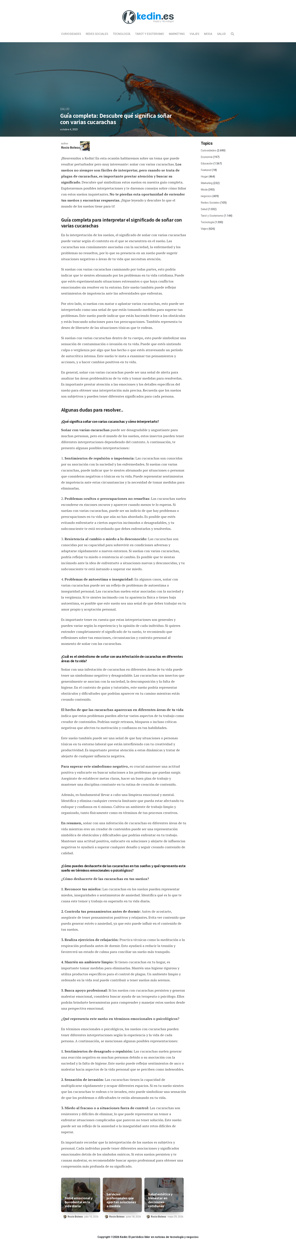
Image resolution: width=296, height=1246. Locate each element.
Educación (207, 164)
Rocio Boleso (70, 147)
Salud (221, 34)
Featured (206, 170)
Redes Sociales (97, 34)
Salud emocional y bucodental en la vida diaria (78, 1202)
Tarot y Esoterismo (149, 34)
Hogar (204, 177)
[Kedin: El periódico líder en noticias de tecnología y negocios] (148, 26)
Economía (206, 157)
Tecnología (121, 34)
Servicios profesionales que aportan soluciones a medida (121, 1200)
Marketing (177, 34)
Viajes (194, 34)
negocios (206, 196)
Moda (208, 34)
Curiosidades (71, 34)
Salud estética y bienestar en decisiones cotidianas (160, 1200)
